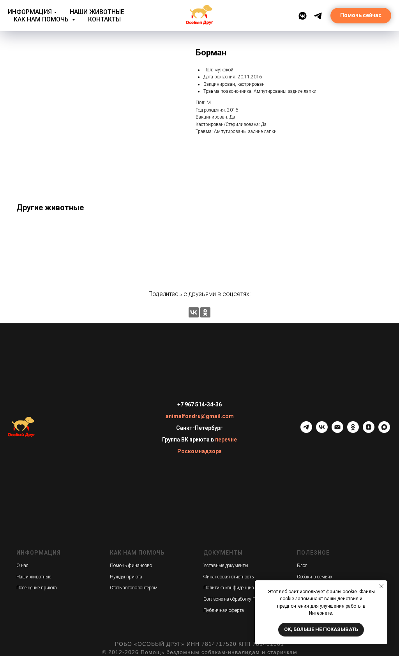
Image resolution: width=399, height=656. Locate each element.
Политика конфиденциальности (237, 587)
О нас (22, 565)
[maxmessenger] (384, 430)
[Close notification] (381, 586)
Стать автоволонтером (133, 587)
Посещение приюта (36, 587)
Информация (30, 12)
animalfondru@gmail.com (200, 416)
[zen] (368, 430)
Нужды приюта (126, 577)
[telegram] (306, 430)
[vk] (322, 430)
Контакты (104, 19)
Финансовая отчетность (228, 577)
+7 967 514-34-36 (199, 404)
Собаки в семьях (314, 577)
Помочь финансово (131, 565)
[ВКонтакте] (302, 16)
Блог (302, 565)
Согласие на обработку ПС (231, 599)
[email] (337, 430)
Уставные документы (225, 565)
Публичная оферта (223, 610)
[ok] (353, 430)
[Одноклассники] (205, 312)
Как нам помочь (42, 19)
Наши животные (97, 12)
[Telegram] (318, 16)
